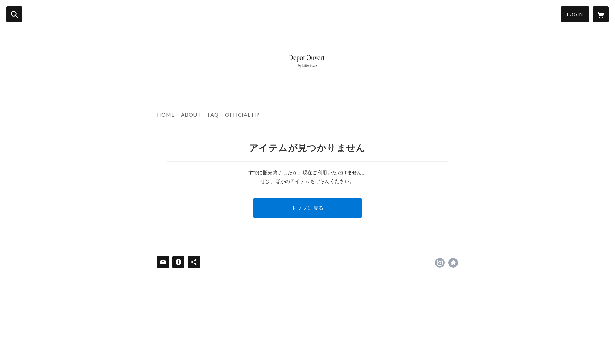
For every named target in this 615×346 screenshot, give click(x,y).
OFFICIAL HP (242, 114)
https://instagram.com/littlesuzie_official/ (440, 263)
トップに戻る (307, 208)
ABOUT (191, 114)
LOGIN (575, 14)
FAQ (213, 114)
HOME (166, 114)
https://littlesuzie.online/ (453, 263)
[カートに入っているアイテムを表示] (601, 14)
